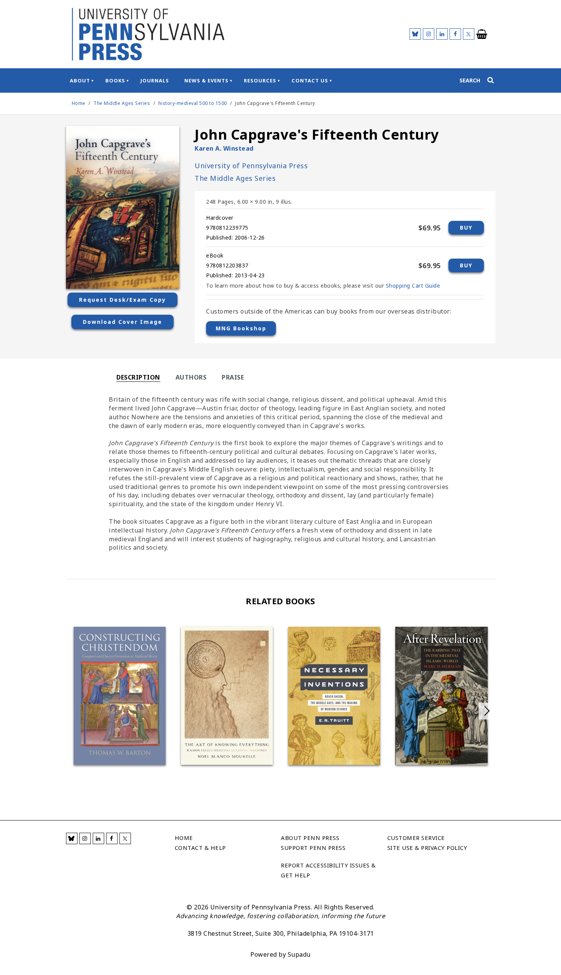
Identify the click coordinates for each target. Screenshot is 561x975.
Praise (233, 377)
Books (115, 80)
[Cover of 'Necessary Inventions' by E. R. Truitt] (334, 696)
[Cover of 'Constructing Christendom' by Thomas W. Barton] (120, 696)
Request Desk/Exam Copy (122, 299)
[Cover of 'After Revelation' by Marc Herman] (441, 696)
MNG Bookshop (241, 328)
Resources (260, 80)
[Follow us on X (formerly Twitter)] (468, 34)
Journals (154, 80)
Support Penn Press (313, 847)
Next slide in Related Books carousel (487, 711)
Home (78, 103)
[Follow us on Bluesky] (415, 34)
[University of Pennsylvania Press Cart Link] (482, 34)
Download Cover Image (122, 321)
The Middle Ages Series (123, 103)
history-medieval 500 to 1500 (192, 103)
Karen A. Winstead (224, 148)
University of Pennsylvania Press (251, 165)
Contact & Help (200, 847)
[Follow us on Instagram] (428, 34)
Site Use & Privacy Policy (427, 847)
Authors (191, 377)
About (80, 80)
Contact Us (310, 80)
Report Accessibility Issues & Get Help (328, 870)
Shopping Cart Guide (413, 285)
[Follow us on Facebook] (455, 34)
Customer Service (416, 837)
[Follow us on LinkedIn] (442, 34)
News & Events (206, 80)
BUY (466, 227)
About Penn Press (310, 837)
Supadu (299, 954)
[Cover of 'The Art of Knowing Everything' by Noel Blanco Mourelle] (227, 695)
